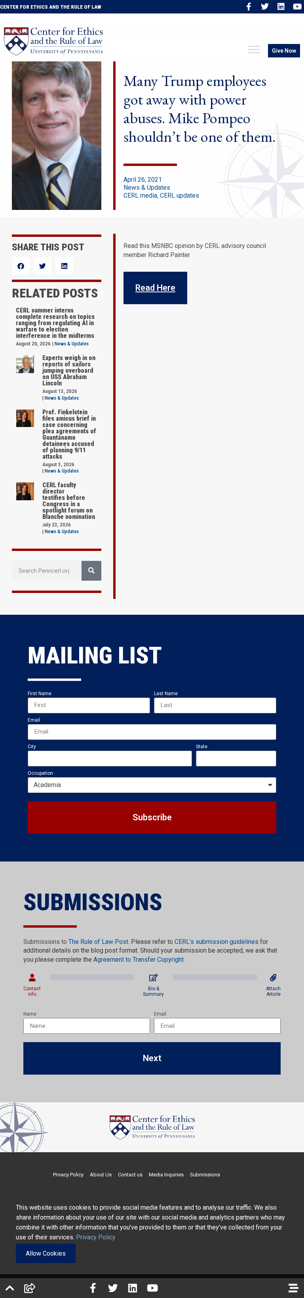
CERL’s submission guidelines (216, 941)
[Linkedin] (281, 6)
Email (34, 720)
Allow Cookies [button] (46, 1253)
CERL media (140, 195)
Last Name (166, 693)
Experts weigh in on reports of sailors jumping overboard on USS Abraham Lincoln (68, 370)
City (32, 746)
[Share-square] (30, 1288)
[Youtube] (297, 6)
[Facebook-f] (248, 6)
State (201, 746)
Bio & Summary (153, 991)
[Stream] (293, 1288)
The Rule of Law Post (98, 941)
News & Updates (147, 187)
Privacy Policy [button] (96, 1237)
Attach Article (273, 991)
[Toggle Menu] (254, 49)
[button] (21, 266)
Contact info (32, 991)
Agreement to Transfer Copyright (138, 959)
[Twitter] (265, 6)
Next (152, 1058)
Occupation (40, 773)
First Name (39, 693)
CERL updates (179, 195)
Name (29, 1014)
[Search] (91, 571)
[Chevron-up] (10, 1288)
